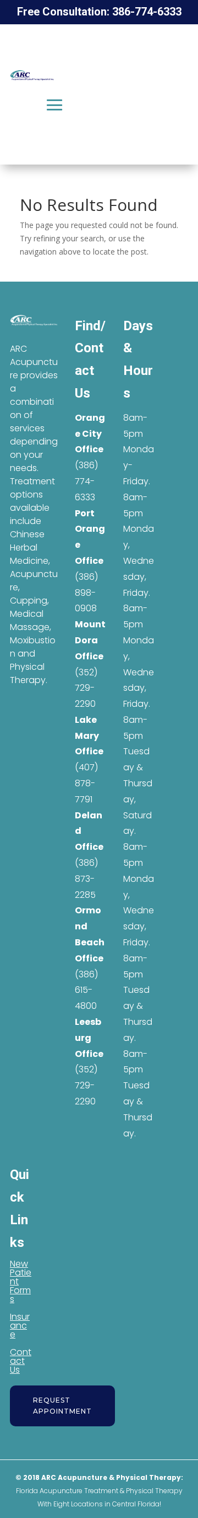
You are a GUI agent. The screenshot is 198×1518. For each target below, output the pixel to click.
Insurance (20, 1325)
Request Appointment (62, 1405)
